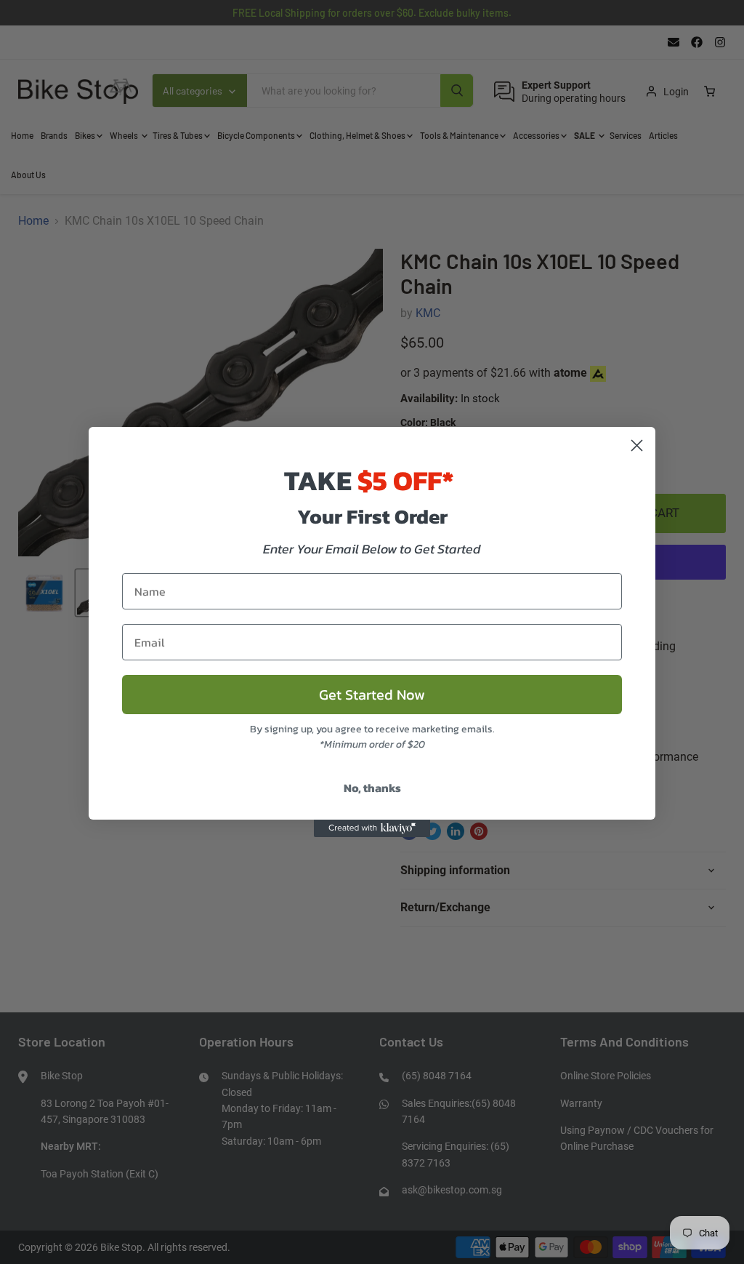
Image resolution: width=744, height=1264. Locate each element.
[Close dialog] (637, 445)
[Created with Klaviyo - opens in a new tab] (372, 828)
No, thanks (372, 787)
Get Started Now (372, 694)
